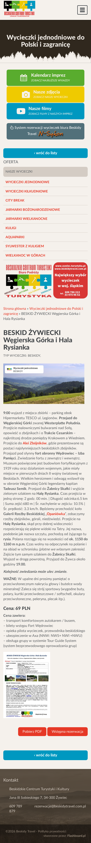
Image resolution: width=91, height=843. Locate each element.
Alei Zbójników (35, 443)
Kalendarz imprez (48, 75)
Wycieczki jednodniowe (27, 182)
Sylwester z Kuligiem (25, 246)
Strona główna (14, 308)
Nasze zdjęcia (46, 92)
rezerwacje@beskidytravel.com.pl (60, 806)
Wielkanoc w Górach (25, 255)
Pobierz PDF (32, 731)
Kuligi (11, 228)
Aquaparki (15, 237)
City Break (15, 200)
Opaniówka (56, 514)
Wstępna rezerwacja (67, 731)
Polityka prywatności (52, 831)
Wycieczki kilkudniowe (27, 191)
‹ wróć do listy (45, 153)
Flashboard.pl (76, 835)
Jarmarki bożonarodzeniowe (33, 209)
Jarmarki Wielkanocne (26, 219)
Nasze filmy (39, 109)
